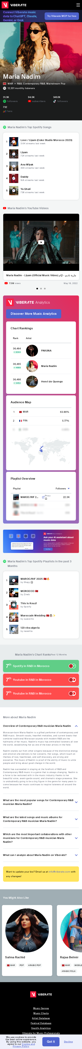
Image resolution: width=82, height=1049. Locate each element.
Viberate (14, 5)
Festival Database (41, 1023)
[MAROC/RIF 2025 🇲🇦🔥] (13, 580)
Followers (61, 488)
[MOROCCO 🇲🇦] (13, 592)
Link (43, 497)
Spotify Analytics (41, 1028)
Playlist (17, 488)
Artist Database (41, 1018)
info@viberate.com (59, 871)
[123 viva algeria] (13, 629)
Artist (28, 338)
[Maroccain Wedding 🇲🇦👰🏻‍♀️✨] (13, 617)
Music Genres (41, 1008)
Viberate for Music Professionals (41, 1033)
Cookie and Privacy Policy (24, 1045)
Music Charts (41, 1013)
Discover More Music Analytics (34, 314)
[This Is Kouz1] (13, 604)
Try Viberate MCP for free (61, 16)
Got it (51, 1042)
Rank (15, 338)
